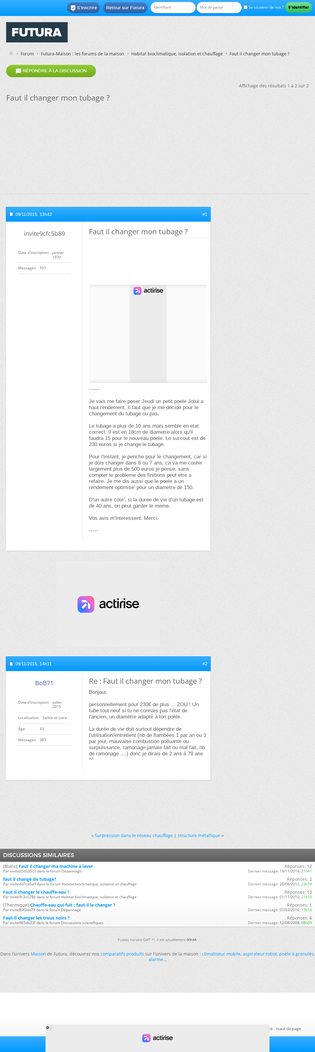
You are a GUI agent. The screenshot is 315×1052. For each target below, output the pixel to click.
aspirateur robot (260, 954)
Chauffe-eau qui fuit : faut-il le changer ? (72, 905)
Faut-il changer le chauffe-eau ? (36, 892)
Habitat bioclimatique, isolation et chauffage (177, 54)
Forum (27, 54)
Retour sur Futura (125, 7)
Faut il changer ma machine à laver (56, 866)
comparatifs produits (122, 954)
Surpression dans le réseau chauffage (134, 835)
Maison (38, 954)
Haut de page (288, 1028)
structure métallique (199, 835)
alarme (156, 959)
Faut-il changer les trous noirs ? (36, 918)
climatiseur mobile (221, 954)
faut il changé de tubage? (29, 879)
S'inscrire (83, 8)
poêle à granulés (296, 954)
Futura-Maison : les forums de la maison (82, 54)
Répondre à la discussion (51, 71)
